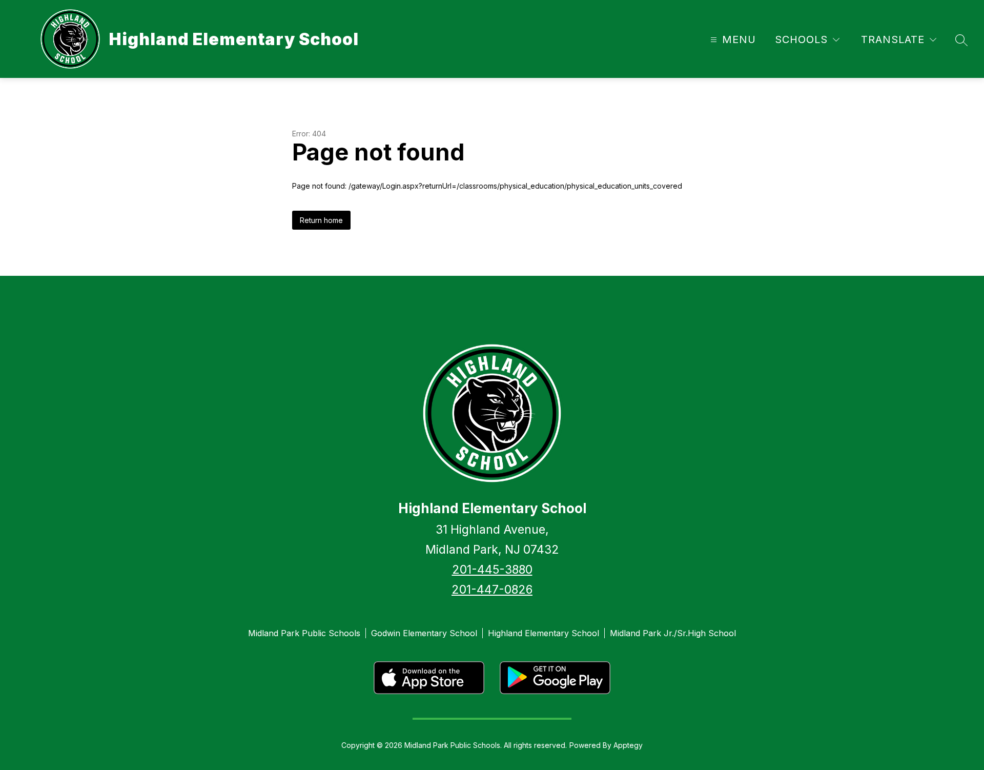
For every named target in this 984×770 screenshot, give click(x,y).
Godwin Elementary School (424, 633)
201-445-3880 (492, 569)
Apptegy (628, 745)
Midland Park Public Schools (304, 633)
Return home (321, 220)
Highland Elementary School (543, 633)
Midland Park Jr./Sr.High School (673, 633)
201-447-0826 (492, 589)
